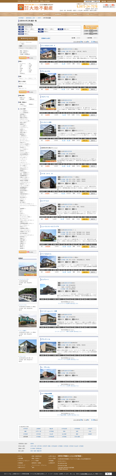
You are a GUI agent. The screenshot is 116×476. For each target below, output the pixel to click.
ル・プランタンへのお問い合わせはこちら (68, 385)
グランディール (45, 339)
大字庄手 (90, 428)
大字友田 (25, 434)
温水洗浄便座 (24, 190)
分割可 (22, 129)
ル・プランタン (45, 367)
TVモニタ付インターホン (27, 220)
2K (20, 66)
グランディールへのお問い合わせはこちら (68, 359)
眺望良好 (23, 134)
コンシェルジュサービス (27, 235)
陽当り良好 (23, 116)
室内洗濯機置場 (24, 154)
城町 (25, 431)
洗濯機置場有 (24, 175)
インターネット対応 (25, 216)
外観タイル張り (24, 177)
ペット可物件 (35, 460)
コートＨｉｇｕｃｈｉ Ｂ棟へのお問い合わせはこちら (68, 331)
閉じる (108, 473)
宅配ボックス (24, 221)
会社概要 (21, 458)
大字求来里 (77, 428)
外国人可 (23, 142)
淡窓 (77, 431)
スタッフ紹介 (52, 458)
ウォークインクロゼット (27, 203)
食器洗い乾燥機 (24, 180)
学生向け (23, 147)
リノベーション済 (25, 121)
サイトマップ (22, 465)
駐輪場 (22, 170)
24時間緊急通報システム (27, 223)
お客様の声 (52, 463)
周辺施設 (51, 460)
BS (21, 211)
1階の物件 (23, 240)
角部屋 (22, 248)
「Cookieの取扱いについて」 (86, 473)
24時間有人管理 (24, 228)
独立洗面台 (23, 197)
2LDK (21, 68)
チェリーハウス (22, 305)
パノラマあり (23, 106)
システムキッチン (25, 182)
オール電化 (23, 165)
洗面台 (22, 192)
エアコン (23, 199)
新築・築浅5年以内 (37, 456)
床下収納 (23, 202)
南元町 (90, 434)
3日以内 (22, 99)
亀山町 (51, 428)
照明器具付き (24, 169)
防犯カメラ (23, 226)
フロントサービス (25, 230)
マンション (29, 42)
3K (29, 68)
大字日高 (38, 434)
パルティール (45, 96)
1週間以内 (31, 99)
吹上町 (51, 434)
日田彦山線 (38, 448)
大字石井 (25, 428)
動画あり (31, 104)
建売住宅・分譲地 (36, 463)
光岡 (67, 51)
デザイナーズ (24, 119)
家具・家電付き (24, 174)
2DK (30, 66)
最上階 (22, 245)
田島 (64, 431)
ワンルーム (23, 63)
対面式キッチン (24, 184)
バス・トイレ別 (24, 185)
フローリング (24, 155)
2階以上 (22, 238)
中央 (90, 431)
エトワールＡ (45, 201)
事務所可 (23, 124)
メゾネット (23, 159)
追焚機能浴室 (24, 187)
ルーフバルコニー (25, 164)
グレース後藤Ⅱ (22, 330)
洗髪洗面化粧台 (24, 194)
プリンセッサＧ (45, 71)
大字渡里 (38, 436)
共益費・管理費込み (25, 54)
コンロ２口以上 (24, 179)
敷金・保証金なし (24, 51)
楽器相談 (23, 114)
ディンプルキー (24, 225)
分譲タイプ (23, 130)
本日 (30, 97)
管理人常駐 (23, 132)
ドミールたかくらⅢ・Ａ (48, 45)
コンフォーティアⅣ (24, 279)
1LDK (30, 65)
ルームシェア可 (24, 145)
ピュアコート (45, 279)
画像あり (22, 104)
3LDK (30, 70)
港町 (77, 434)
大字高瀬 (51, 431)
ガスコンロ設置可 (25, 144)
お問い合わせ (52, 456)
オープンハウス (24, 140)
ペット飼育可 (24, 111)
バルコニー (23, 162)
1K (29, 63)
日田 (67, 128)
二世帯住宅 (23, 135)
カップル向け (24, 149)
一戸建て (22, 44)
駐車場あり (23, 236)
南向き (22, 246)
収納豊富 (23, 208)
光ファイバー (24, 215)
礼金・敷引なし (24, 52)
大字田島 (64, 436)
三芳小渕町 (77, 436)
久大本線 (63, 51)
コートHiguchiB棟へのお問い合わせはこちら (68, 415)
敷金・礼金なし (36, 458)
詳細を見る (85, 63)
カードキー (23, 139)
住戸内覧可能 (24, 233)
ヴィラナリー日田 (46, 122)
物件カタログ (22, 467)
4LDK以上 (22, 73)
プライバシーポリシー (24, 460)
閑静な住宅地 (24, 117)
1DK (21, 65)
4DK (30, 71)
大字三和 (69, 49)
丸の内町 (64, 434)
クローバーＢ (22, 356)
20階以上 (23, 243)
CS (21, 210)
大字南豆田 (51, 436)
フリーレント (24, 137)
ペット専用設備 (24, 112)
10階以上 (23, 241)
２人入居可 (23, 126)
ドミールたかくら (46, 254)
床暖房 (22, 200)
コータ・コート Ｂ (47, 173)
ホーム (20, 456)
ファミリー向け (24, 152)
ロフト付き (23, 157)
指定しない (23, 97)
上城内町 (38, 428)
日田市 (65, 49)
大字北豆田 (64, 428)
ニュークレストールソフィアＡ (50, 226)
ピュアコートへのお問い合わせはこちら (68, 303)
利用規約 (21, 463)
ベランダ (23, 160)
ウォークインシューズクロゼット (28, 206)
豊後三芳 (39, 451)
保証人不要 (23, 122)
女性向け (23, 150)
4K (20, 71)
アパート (22, 42)
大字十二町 (38, 431)
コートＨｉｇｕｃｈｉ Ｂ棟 (49, 311)
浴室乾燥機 (23, 189)
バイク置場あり (24, 172)
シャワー (23, 195)
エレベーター (24, 167)
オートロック (24, 218)
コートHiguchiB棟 (46, 393)
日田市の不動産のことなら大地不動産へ (70, 456)
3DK (21, 70)
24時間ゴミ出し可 (25, 231)
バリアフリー (24, 127)
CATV (22, 213)
